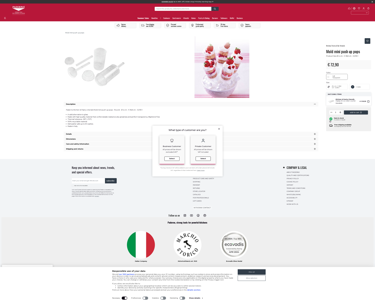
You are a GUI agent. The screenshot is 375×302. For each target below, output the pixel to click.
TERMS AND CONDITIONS (296, 188)
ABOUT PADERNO (293, 172)
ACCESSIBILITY (292, 198)
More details (339, 103)
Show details (194, 298)
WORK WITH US (292, 204)
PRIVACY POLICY (293, 178)
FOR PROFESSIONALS (201, 198)
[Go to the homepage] (18, 10)
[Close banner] (372, 2)
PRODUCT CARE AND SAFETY (203, 178)
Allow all (252, 272)
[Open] (215, 9)
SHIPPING (196, 182)
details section (193, 290)
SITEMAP (290, 201)
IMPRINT (290, 185)
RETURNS (196, 188)
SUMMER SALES (167, 1)
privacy (97, 196)
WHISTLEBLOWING (294, 194)
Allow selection (251, 278)
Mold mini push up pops (74, 33)
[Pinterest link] (204, 215)
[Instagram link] (184, 215)
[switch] (145, 298)
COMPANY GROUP (293, 191)
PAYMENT (196, 185)
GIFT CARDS (197, 201)
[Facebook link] (198, 215)
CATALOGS (197, 194)
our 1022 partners (126, 274)
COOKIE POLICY (292, 182)
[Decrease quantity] (331, 112)
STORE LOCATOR (199, 191)
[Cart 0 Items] (368, 9)
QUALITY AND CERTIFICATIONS (298, 175)
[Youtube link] (191, 215)
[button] (154, 18)
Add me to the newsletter (81, 185)
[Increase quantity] (340, 112)
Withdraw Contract (202, 208)
